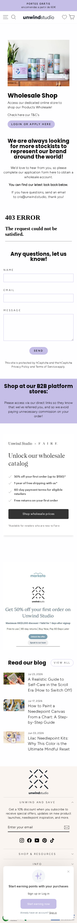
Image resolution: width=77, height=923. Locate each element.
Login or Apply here (31, 124)
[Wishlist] (64, 17)
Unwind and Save (37, 802)
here (53, 172)
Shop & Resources (37, 853)
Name (8, 269)
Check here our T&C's (23, 115)
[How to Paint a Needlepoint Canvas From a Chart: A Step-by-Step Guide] (13, 705)
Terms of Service (46, 366)
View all (62, 662)
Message (12, 310)
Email (9, 290)
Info (37, 864)
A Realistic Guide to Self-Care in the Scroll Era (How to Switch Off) (50, 685)
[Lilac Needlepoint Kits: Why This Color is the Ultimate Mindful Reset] (13, 737)
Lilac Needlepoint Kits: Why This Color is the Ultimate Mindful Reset (49, 743)
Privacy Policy (20, 366)
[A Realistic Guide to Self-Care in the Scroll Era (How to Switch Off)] (13, 679)
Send (38, 350)
